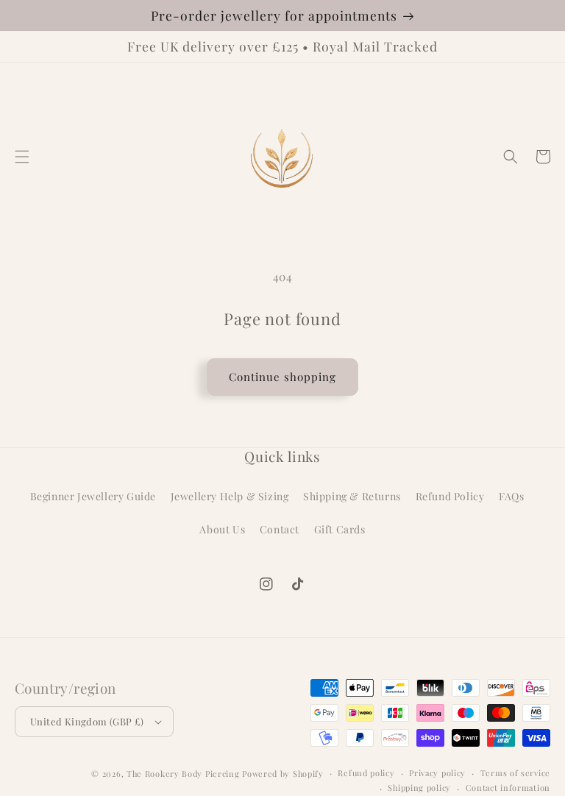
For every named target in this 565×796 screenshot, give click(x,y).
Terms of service (515, 772)
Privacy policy (437, 772)
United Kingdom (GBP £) (87, 721)
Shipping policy (419, 787)
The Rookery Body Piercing (183, 773)
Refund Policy (450, 496)
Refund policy (366, 772)
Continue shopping (282, 376)
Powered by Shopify (283, 773)
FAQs (511, 496)
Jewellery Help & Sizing (230, 496)
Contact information (508, 787)
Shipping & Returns (352, 496)
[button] (22, 157)
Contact (279, 529)
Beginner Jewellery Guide (93, 496)
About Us (222, 529)
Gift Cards (340, 529)
